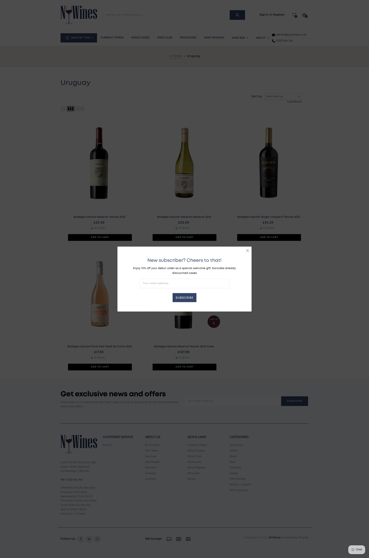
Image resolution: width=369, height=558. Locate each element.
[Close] (247, 250)
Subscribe (184, 298)
